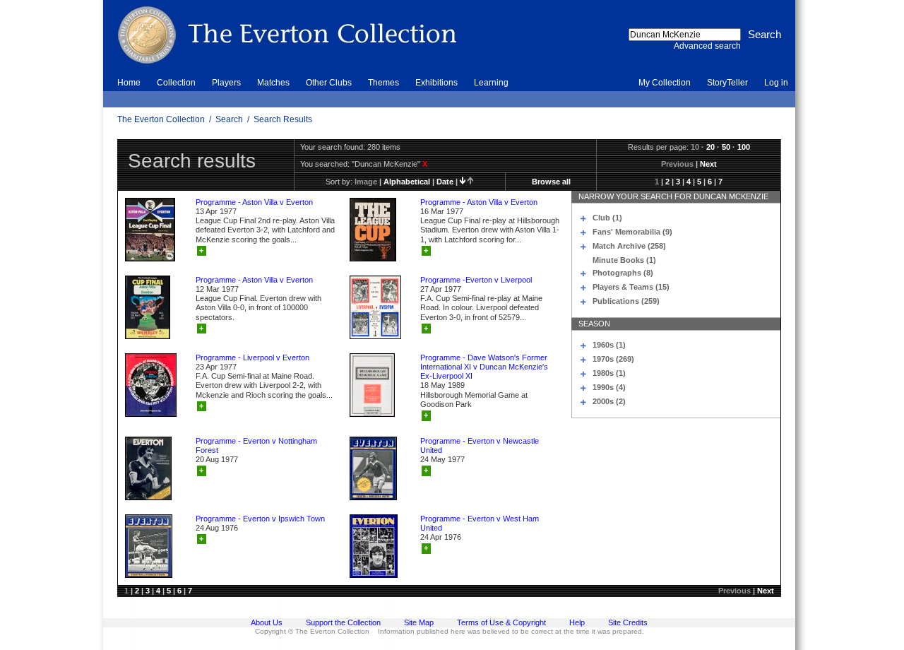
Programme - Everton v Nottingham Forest (256, 445)
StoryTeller (727, 83)
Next (708, 164)
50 (726, 147)
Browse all (551, 181)
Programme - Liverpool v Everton (252, 357)
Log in (776, 83)
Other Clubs (329, 83)
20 (710, 147)
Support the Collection (343, 622)
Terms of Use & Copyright (501, 622)
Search (229, 119)
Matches (273, 83)
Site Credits (628, 622)
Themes (383, 83)
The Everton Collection (161, 119)
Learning (491, 83)
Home (129, 83)
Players (226, 83)
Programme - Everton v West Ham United (479, 523)
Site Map (419, 622)
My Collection (664, 83)
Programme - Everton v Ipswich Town (260, 518)
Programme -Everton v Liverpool (476, 280)
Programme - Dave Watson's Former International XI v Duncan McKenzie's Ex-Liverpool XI (484, 367)
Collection (176, 83)
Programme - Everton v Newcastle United (479, 445)
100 (743, 147)
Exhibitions (436, 83)
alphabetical (406, 181)
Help (577, 622)
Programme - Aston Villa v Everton (254, 202)
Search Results (283, 119)
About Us (266, 622)
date (444, 181)
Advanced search (707, 46)
